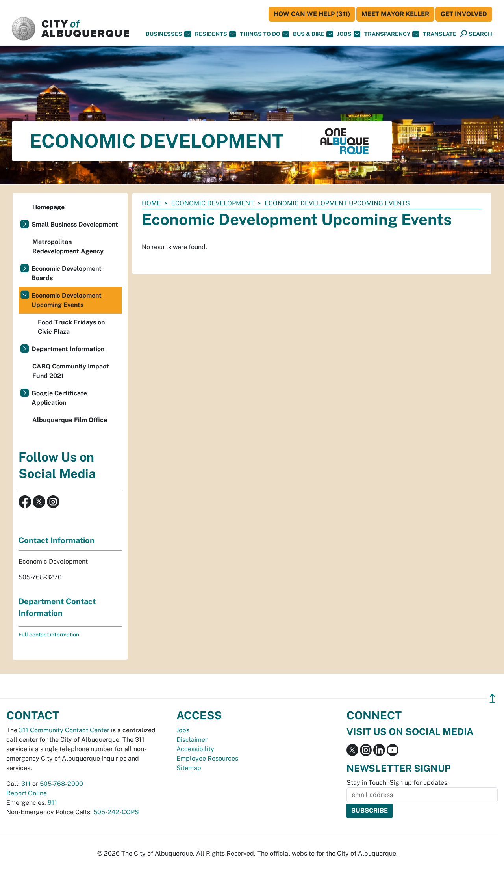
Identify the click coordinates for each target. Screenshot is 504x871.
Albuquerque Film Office (69, 420)
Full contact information (49, 634)
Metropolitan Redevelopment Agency (68, 246)
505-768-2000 (61, 783)
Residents (211, 34)
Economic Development (212, 203)
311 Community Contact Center (64, 730)
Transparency (387, 34)
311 (26, 783)
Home (151, 203)
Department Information (68, 349)
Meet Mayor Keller (395, 14)
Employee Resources (207, 758)
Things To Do (260, 34)
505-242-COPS (116, 812)
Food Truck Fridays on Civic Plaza (71, 326)
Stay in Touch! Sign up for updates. (397, 782)
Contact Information (56, 540)
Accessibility (195, 749)
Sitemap (188, 768)
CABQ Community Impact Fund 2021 (70, 371)
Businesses (164, 34)
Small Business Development (75, 224)
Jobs (344, 34)
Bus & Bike (308, 34)
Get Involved (464, 14)
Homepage (48, 207)
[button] (439, 34)
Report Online (26, 793)
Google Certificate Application (59, 397)
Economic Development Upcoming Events (67, 300)
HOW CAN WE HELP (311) (312, 14)
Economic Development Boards (67, 273)
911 (52, 802)
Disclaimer (192, 739)
